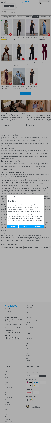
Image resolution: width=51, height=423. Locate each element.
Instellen (12, 226)
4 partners (30, 207)
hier (15, 218)
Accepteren (38, 226)
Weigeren (25, 226)
